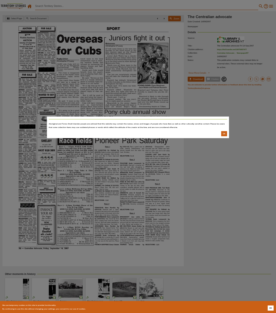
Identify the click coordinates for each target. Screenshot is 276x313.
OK (224, 133)
